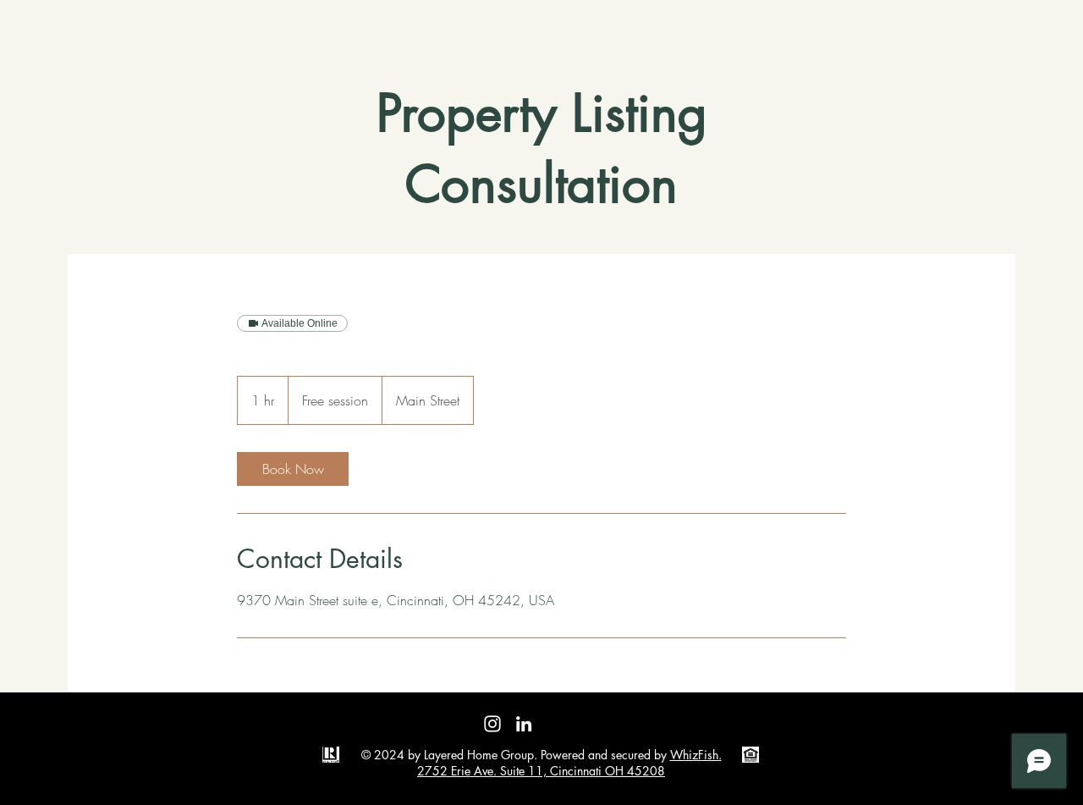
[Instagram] (492, 724)
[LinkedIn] (524, 724)
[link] (293, 469)
